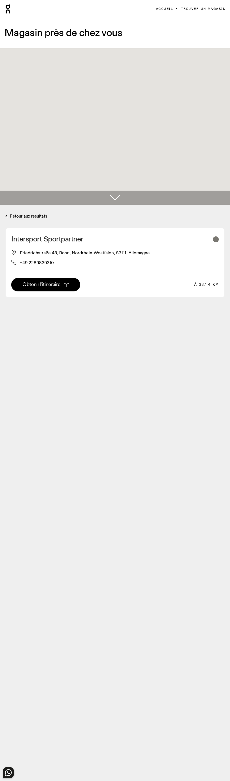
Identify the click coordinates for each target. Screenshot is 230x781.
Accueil (164, 9)
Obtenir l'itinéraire (41, 284)
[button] (115, 198)
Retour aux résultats (28, 216)
